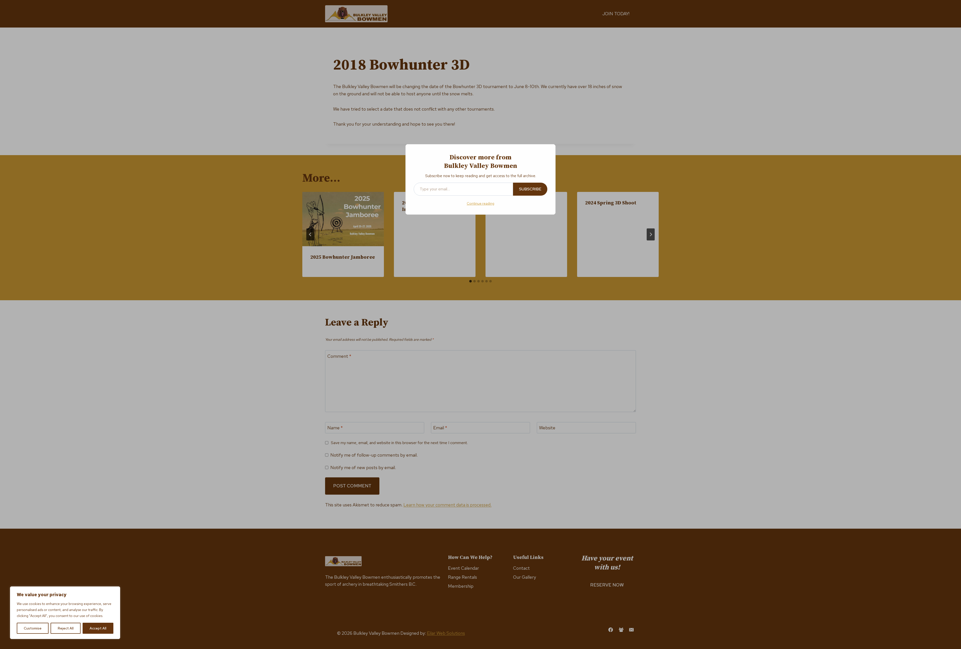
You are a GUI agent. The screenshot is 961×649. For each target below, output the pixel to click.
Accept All (98, 628)
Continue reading (480, 203)
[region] (65, 612)
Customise (33, 628)
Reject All (66, 628)
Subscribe (530, 189)
